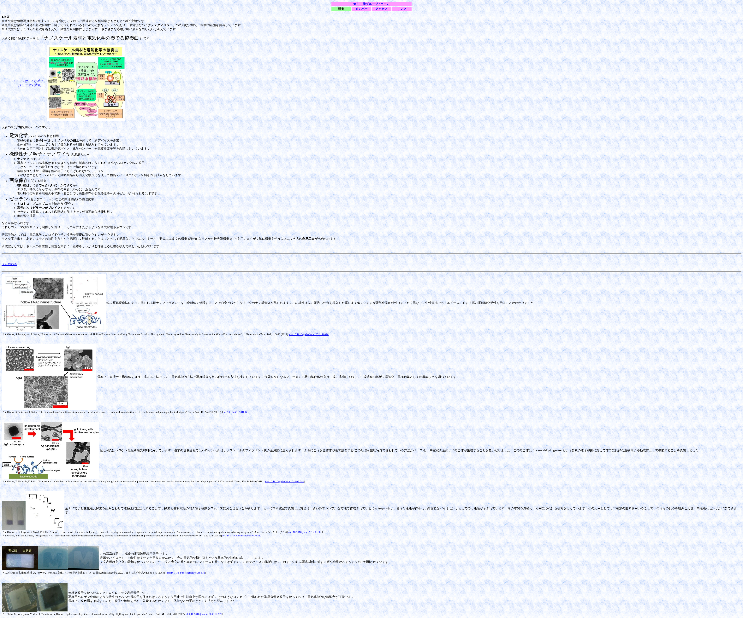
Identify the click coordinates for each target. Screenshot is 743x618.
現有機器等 (9, 264)
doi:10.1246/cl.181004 (235, 412)
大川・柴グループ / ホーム (371, 4)
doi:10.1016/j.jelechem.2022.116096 (309, 334)
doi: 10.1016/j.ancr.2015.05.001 (305, 532)
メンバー (361, 8)
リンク (401, 8)
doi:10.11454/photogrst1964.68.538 (186, 572)
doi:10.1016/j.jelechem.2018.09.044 (284, 481)
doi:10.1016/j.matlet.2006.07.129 (204, 614)
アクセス (381, 8)
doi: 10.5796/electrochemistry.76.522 (241, 535)
